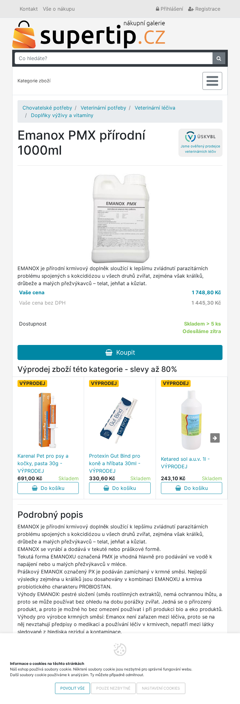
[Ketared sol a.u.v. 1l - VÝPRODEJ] (191, 420)
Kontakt (29, 9)
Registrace (207, 9)
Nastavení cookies (161, 688)
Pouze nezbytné (113, 688)
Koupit (123, 352)
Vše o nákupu (59, 9)
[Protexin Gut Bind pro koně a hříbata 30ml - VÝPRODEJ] (120, 420)
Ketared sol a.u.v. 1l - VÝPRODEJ (185, 463)
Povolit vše (72, 688)
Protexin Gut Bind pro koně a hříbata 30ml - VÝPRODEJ (114, 463)
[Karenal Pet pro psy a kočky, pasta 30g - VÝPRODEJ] (48, 420)
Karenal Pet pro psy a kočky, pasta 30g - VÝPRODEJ (43, 463)
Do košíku (51, 488)
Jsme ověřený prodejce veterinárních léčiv (200, 149)
